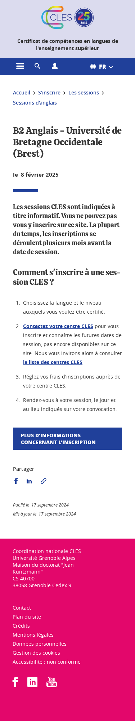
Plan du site (27, 616)
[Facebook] (15, 684)
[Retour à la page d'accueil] (67, 17)
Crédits (21, 625)
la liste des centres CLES (52, 362)
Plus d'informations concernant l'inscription (58, 439)
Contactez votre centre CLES (58, 326)
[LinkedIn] (32, 684)
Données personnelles (40, 643)
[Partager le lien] (43, 481)
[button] (37, 66)
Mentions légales (33, 634)
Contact (22, 607)
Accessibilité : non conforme (47, 661)
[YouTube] (51, 684)
